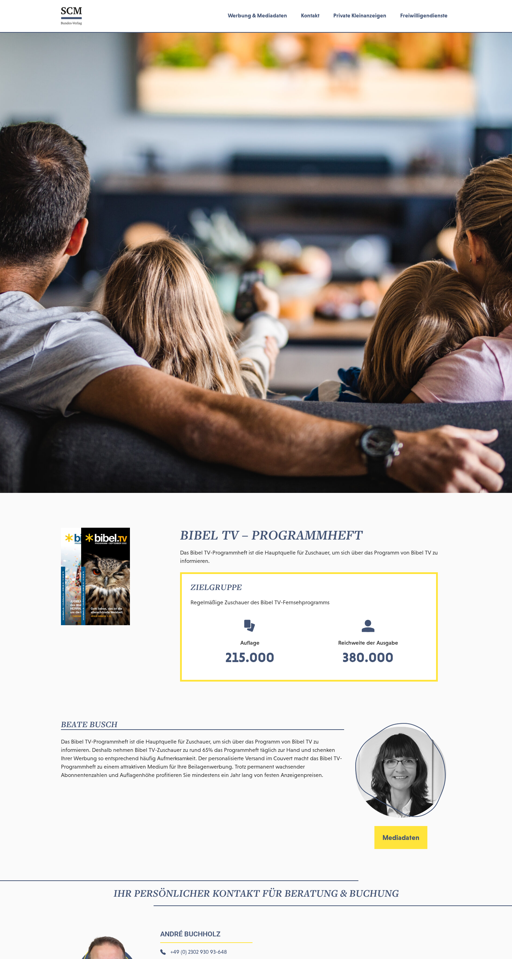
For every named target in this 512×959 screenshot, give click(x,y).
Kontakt (310, 15)
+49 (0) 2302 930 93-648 (198, 952)
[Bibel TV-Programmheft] (95, 623)
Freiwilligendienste (424, 15)
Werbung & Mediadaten (257, 15)
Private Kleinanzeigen (359, 15)
